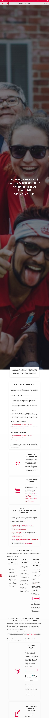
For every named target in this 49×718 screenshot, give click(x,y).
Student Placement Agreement (18, 530)
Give (29, 3)
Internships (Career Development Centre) (20, 537)
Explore (21, 3)
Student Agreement (16, 439)
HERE (35, 583)
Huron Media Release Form (17, 536)
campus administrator (31, 634)
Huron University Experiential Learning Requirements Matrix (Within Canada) (31, 495)
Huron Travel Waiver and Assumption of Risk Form (22, 525)
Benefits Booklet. (36, 635)
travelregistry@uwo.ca (28, 543)
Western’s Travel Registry (17, 532)
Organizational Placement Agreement (19, 426)
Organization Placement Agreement (19, 529)
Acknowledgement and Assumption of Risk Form (22, 424)
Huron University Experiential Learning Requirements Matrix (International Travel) (31, 500)
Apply (25, 3)
